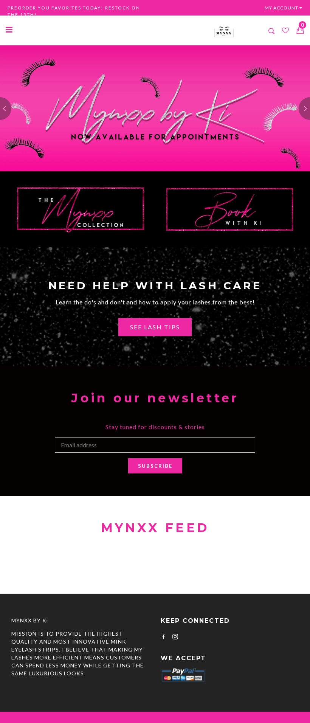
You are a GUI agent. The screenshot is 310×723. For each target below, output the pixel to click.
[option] (155, 108)
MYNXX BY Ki (29, 620)
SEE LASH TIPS (155, 326)
